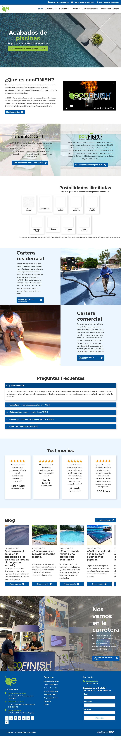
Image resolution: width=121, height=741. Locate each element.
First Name (88, 701)
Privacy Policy (31, 732)
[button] (60, 385)
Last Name (88, 709)
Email (86, 694)
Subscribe (99, 718)
